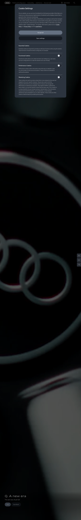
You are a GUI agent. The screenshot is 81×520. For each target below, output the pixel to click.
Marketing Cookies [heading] (24, 77)
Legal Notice (38, 26)
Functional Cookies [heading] (24, 55)
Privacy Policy (27, 26)
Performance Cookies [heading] (25, 65)
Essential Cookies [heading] (24, 45)
